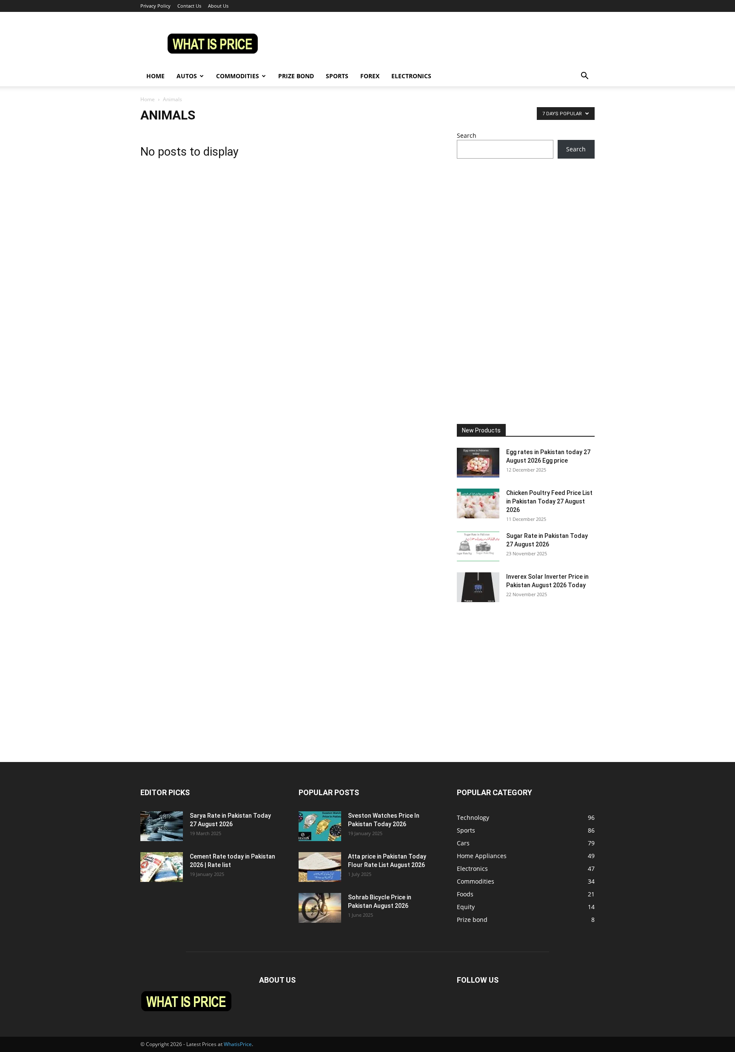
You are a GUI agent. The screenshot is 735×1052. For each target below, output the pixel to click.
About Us (218, 6)
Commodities (237, 76)
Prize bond (296, 76)
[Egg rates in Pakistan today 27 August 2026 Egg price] (478, 463)
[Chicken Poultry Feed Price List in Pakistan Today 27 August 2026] (478, 503)
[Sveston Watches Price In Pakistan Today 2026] (320, 826)
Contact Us (189, 6)
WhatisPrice (238, 1044)
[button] (584, 77)
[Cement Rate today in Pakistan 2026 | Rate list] (161, 867)
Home (155, 76)
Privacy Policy (155, 6)
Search (466, 135)
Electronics (411, 76)
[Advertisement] (526, 232)
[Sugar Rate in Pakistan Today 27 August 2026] (478, 546)
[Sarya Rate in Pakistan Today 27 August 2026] (161, 826)
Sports (337, 76)
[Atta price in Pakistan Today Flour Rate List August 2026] (320, 867)
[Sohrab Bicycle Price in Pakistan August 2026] (320, 908)
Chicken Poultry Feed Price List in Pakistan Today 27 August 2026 (549, 501)
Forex (369, 76)
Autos (187, 76)
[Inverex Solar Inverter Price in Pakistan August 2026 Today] (478, 587)
